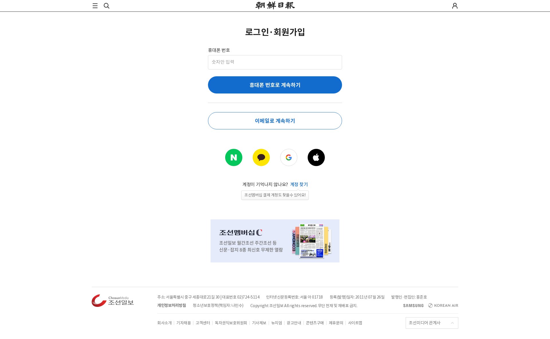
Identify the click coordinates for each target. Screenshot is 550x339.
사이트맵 (355, 323)
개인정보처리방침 (171, 305)
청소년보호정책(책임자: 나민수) (218, 305)
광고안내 (294, 323)
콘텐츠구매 (315, 323)
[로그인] (454, 5)
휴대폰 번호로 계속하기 (275, 85)
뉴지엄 (276, 323)
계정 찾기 (299, 184)
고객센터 (203, 323)
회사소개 (164, 323)
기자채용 (183, 323)
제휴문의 (336, 323)
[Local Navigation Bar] (95, 5)
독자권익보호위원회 (231, 323)
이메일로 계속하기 (275, 121)
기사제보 (259, 323)
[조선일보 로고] (275, 6)
